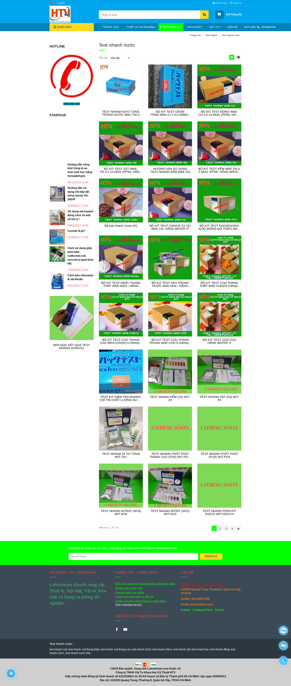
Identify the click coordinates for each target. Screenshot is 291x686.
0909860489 (268, 27)
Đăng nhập (221, 3)
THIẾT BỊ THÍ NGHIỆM (140, 27)
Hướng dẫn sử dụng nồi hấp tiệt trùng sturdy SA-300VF (78, 193)
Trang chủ (196, 35)
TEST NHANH (171, 27)
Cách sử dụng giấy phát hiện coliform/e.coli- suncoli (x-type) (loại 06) (80, 256)
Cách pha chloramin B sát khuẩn (80, 277)
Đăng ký (236, 3)
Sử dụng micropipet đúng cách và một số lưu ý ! (80, 215)
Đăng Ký (211, 556)
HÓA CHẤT (194, 27)
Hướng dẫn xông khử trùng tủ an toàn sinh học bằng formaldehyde (80, 170)
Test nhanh (212, 35)
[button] (58, 3)
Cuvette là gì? (76, 230)
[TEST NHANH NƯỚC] (60, 14)
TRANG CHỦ (111, 27)
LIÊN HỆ (232, 27)
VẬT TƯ (214, 27)
